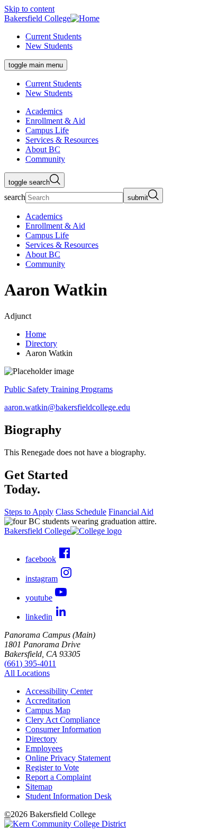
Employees (43, 748)
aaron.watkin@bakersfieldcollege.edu (67, 407)
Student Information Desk (68, 796)
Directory (41, 343)
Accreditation (47, 700)
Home (35, 334)
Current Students (53, 36)
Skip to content (29, 8)
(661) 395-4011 (30, 663)
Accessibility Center (59, 691)
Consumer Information (63, 729)
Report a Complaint (58, 777)
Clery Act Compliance (62, 719)
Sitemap (38, 786)
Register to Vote (52, 767)
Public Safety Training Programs (58, 389)
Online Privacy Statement (68, 757)
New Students (48, 45)
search (14, 197)
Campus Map (47, 710)
